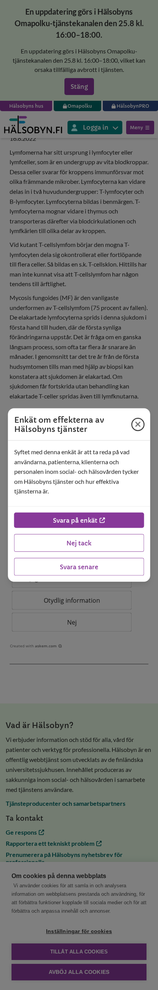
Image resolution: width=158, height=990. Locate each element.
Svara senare (79, 566)
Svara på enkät (75, 520)
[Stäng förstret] (138, 424)
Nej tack (78, 543)
